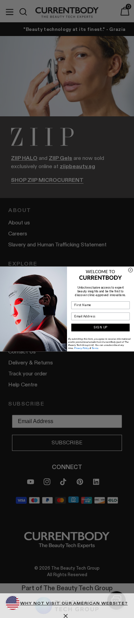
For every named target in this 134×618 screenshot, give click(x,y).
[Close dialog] (131, 270)
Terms (94, 348)
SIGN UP (101, 327)
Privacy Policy (81, 348)
